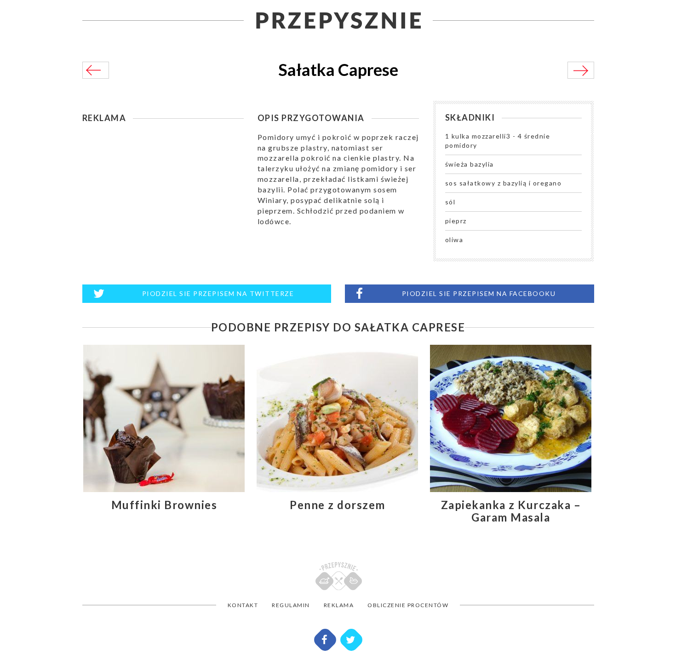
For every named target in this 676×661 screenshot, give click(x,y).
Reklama (339, 605)
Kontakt (243, 605)
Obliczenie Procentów (407, 605)
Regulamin (291, 605)
